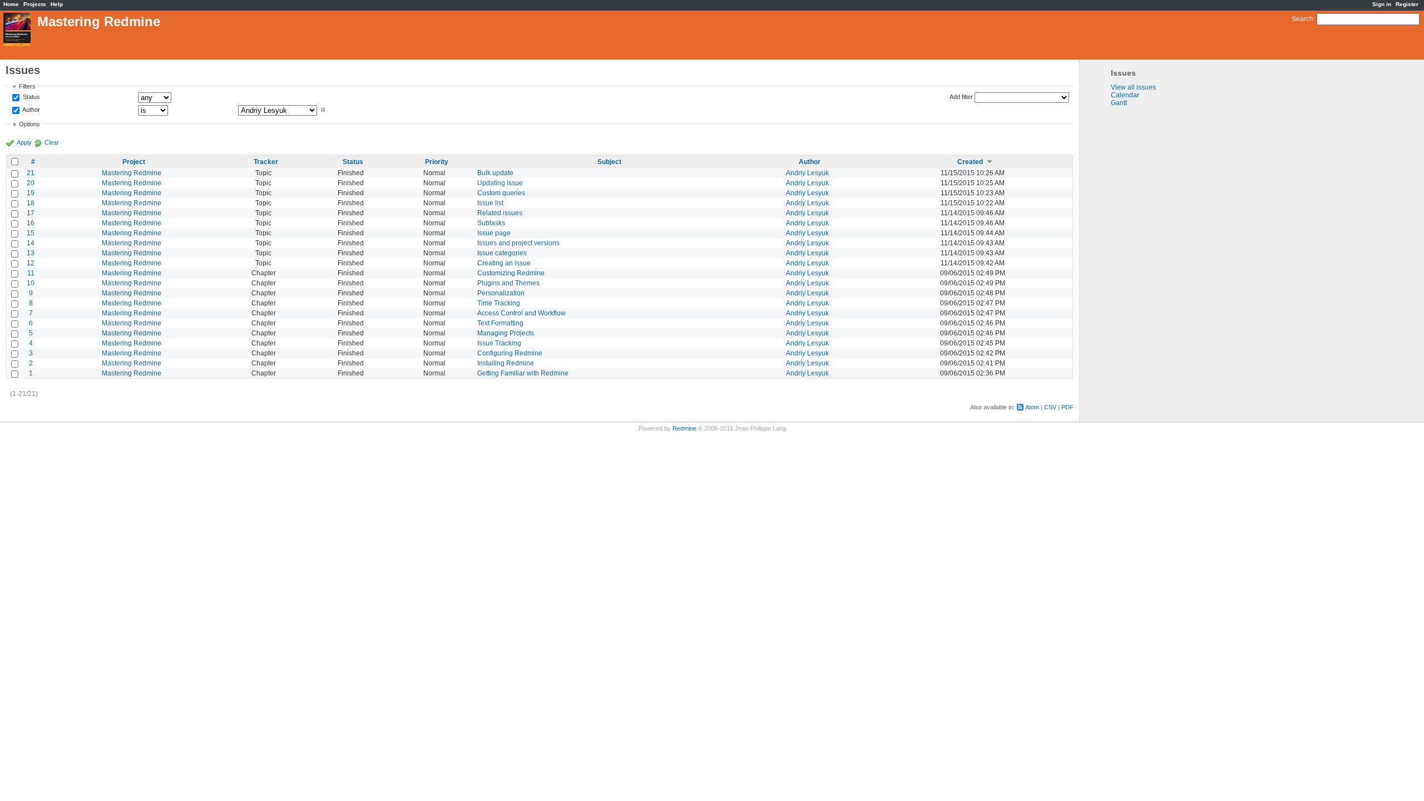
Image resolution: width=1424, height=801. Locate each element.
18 (30, 203)
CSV (1050, 407)
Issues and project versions (518, 243)
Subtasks (491, 223)
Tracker (266, 162)
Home (11, 4)
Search (1302, 19)
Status (30, 97)
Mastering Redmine (131, 173)
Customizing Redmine (511, 273)
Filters (27, 86)
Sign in (1381, 4)
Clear (51, 142)
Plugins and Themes (508, 283)
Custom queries (501, 193)
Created (970, 162)
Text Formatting (500, 323)
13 (30, 253)
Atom (1032, 407)
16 (30, 223)
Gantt (1119, 103)
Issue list (490, 203)
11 (30, 273)
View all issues (1133, 87)
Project (133, 162)
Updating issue (500, 183)
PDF (1067, 407)
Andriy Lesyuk (807, 173)
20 (30, 183)
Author (30, 109)
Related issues (499, 213)
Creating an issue (504, 263)
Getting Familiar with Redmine (522, 373)
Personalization (501, 293)
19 (30, 193)
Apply (24, 142)
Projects (34, 4)
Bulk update (495, 173)
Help (57, 4)
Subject (609, 162)
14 (30, 243)
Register (1407, 4)
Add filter (961, 96)
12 (30, 263)
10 (30, 283)
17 (30, 213)
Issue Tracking (499, 343)
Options (29, 124)
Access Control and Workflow (521, 313)
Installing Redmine (505, 363)
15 (30, 233)
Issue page (494, 233)
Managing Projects (505, 333)
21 (30, 173)
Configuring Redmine (509, 353)
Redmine (684, 428)
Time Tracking (498, 303)
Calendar (1125, 95)
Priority (436, 162)
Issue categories (502, 253)
